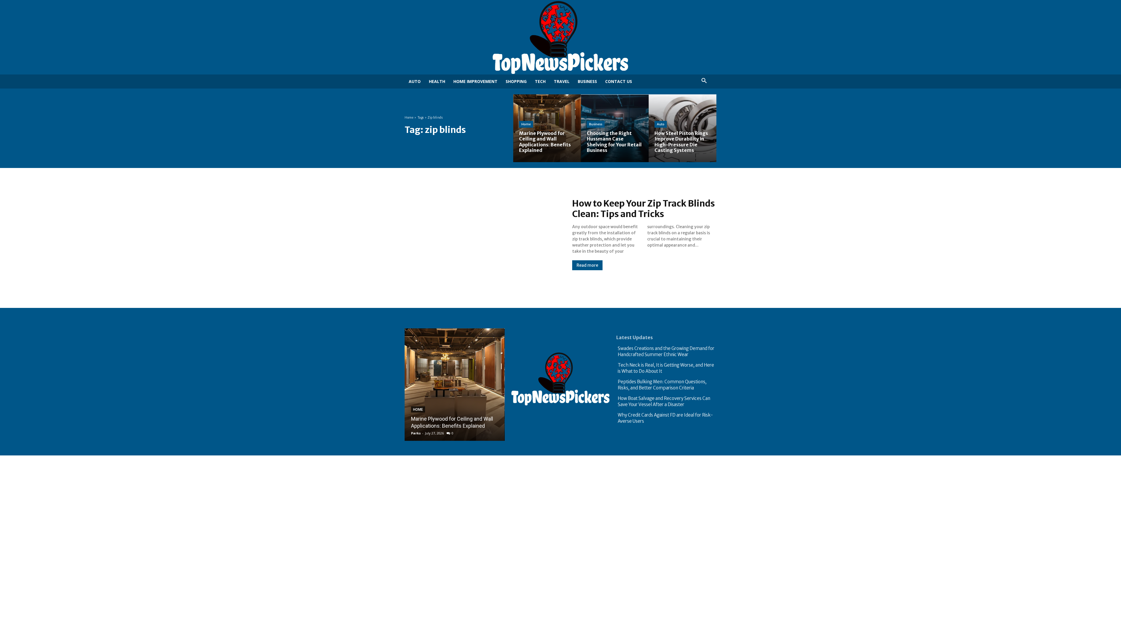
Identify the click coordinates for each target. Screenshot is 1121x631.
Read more (587, 265)
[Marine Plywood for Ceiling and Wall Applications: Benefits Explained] (547, 128)
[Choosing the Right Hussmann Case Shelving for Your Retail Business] (615, 128)
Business (595, 124)
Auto (660, 124)
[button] (704, 80)
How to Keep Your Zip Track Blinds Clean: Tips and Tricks (643, 208)
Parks (416, 433)
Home (409, 117)
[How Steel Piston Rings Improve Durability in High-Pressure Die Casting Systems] (682, 128)
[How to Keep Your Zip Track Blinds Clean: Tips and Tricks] (482, 234)
